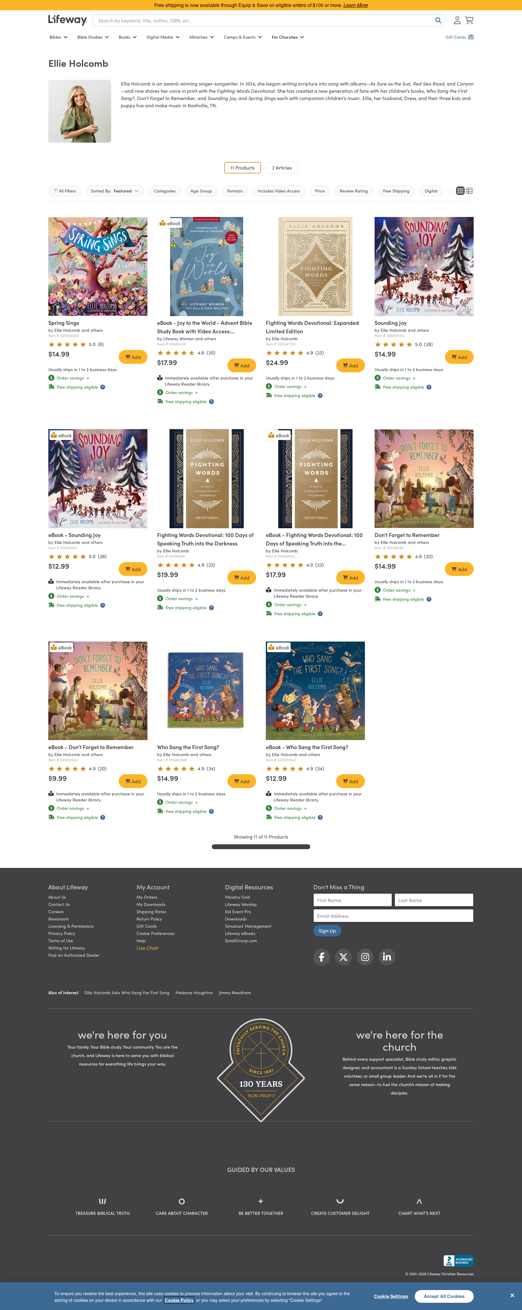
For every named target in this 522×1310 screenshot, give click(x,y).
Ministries (198, 37)
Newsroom (58, 919)
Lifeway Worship (241, 904)
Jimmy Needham (235, 992)
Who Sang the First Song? (188, 747)
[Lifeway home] (67, 20)
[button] (89, 310)
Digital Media (160, 37)
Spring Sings (63, 322)
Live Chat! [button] (147, 947)
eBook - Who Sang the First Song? (307, 747)
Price (320, 191)
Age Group (201, 191)
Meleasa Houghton (194, 992)
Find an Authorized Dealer (73, 955)
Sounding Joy (391, 322)
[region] (261, 1296)
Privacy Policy (61, 933)
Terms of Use (60, 940)
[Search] (437, 20)
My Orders (147, 897)
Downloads (236, 919)
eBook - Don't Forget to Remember (91, 747)
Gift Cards (147, 926)
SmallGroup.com (241, 940)
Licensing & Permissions (71, 926)
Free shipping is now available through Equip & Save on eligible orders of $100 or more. (261, 5)
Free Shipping (396, 191)
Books (124, 37)
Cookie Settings (391, 1296)
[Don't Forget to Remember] (424, 478)
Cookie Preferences (155, 933)
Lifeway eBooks (240, 933)
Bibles (55, 37)
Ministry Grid (237, 897)
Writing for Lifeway (66, 948)
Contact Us (59, 904)
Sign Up (327, 930)
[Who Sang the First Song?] (206, 690)
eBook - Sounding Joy (74, 535)
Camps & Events (240, 37)
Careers (56, 911)
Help (141, 940)
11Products (245, 167)
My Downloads (151, 904)
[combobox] (269, 20)
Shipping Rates (151, 911)
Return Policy (149, 919)
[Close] (512, 1295)
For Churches (285, 37)
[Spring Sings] (97, 266)
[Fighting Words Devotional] (315, 266)
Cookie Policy (179, 1300)
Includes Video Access (279, 191)
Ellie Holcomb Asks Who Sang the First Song (127, 992)
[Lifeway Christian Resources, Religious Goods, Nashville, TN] (458, 1260)
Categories (165, 191)
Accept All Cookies (444, 1296)
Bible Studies (89, 37)
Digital (431, 191)
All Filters (67, 191)
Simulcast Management (248, 926)
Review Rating (354, 191)
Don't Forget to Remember (407, 535)
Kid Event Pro (238, 911)
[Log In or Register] (457, 20)
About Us (57, 897)
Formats (235, 191)
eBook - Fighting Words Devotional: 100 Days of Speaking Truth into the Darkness (314, 543)
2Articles (282, 167)
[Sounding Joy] (424, 266)
